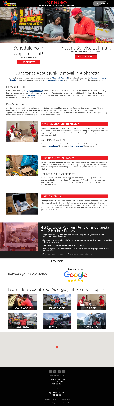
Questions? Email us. (57, 375)
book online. (64, 237)
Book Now (47, 403)
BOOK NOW (28, 62)
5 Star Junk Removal (60, 78)
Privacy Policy (61, 403)
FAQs (68, 403)
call (45, 5)
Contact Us (50, 237)
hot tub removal (34, 95)
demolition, (14, 80)
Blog (53, 403)
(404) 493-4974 (85, 56)
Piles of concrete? (76, 146)
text (50, 5)
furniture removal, (98, 78)
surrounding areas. (55, 80)
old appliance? (53, 146)
